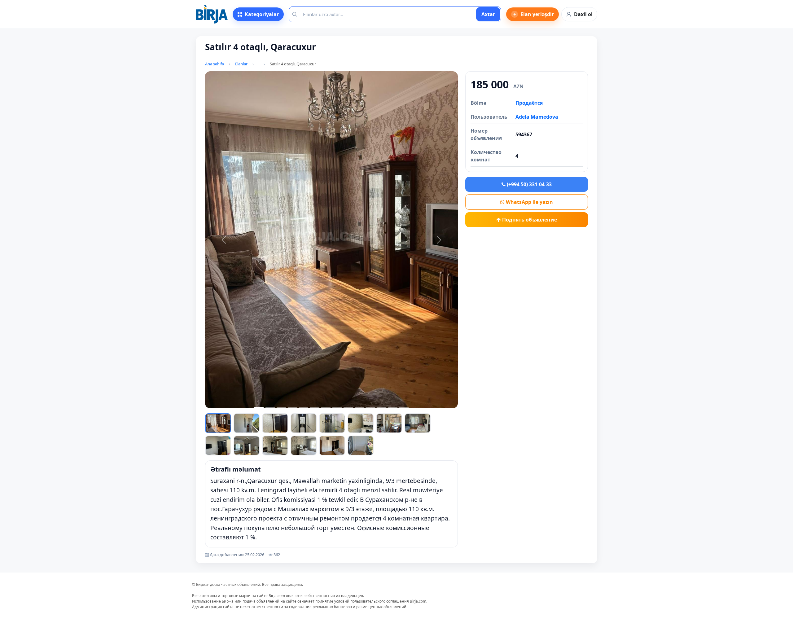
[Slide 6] (314, 407)
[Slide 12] (381, 407)
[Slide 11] (370, 407)
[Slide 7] (326, 407)
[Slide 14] (404, 407)
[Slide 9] (348, 407)
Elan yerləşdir (533, 14)
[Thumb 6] (361, 423)
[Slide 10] (359, 407)
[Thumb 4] (304, 423)
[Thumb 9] (218, 445)
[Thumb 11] (275, 445)
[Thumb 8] (418, 423)
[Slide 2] (270, 407)
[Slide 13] (392, 407)
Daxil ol (583, 14)
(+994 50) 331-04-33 (529, 184)
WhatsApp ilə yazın (529, 202)
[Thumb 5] (332, 423)
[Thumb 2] (247, 423)
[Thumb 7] (389, 423)
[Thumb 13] (332, 445)
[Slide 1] (259, 407)
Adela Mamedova (536, 116)
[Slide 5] (303, 407)
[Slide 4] (292, 407)
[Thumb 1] (218, 423)
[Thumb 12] (304, 445)
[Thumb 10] (247, 445)
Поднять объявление (529, 219)
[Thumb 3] (275, 423)
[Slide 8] (337, 407)
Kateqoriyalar (262, 14)
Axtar (488, 14)
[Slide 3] (281, 407)
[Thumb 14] (361, 445)
